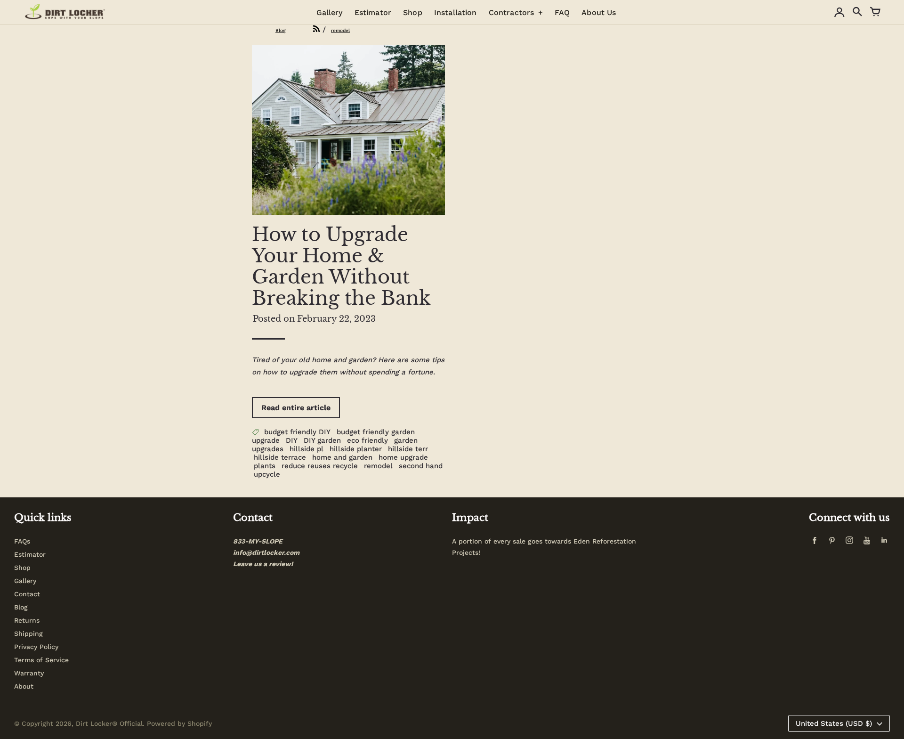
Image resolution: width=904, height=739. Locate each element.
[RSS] (305, 29)
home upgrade (403, 457)
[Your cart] (875, 12)
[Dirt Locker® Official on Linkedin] (884, 543)
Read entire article (296, 407)
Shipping (28, 633)
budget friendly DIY (297, 432)
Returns (27, 620)
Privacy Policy (36, 646)
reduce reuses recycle (320, 466)
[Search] (857, 12)
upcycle (267, 474)
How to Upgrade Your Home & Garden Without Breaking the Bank (341, 266)
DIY (292, 440)
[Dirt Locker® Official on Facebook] (816, 543)
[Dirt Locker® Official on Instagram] (851, 543)
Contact (27, 594)
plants (264, 466)
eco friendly (367, 440)
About (23, 686)
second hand (421, 466)
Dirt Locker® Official (109, 723)
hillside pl (306, 449)
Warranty (29, 673)
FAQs (22, 541)
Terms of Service (41, 660)
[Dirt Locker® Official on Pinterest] (833, 543)
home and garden (342, 457)
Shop (22, 567)
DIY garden (322, 440)
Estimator (30, 554)
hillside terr (408, 449)
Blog (21, 607)
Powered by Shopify (179, 723)
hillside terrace (280, 457)
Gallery (25, 581)
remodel (378, 466)
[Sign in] (839, 12)
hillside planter (356, 449)
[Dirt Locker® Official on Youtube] (868, 543)
